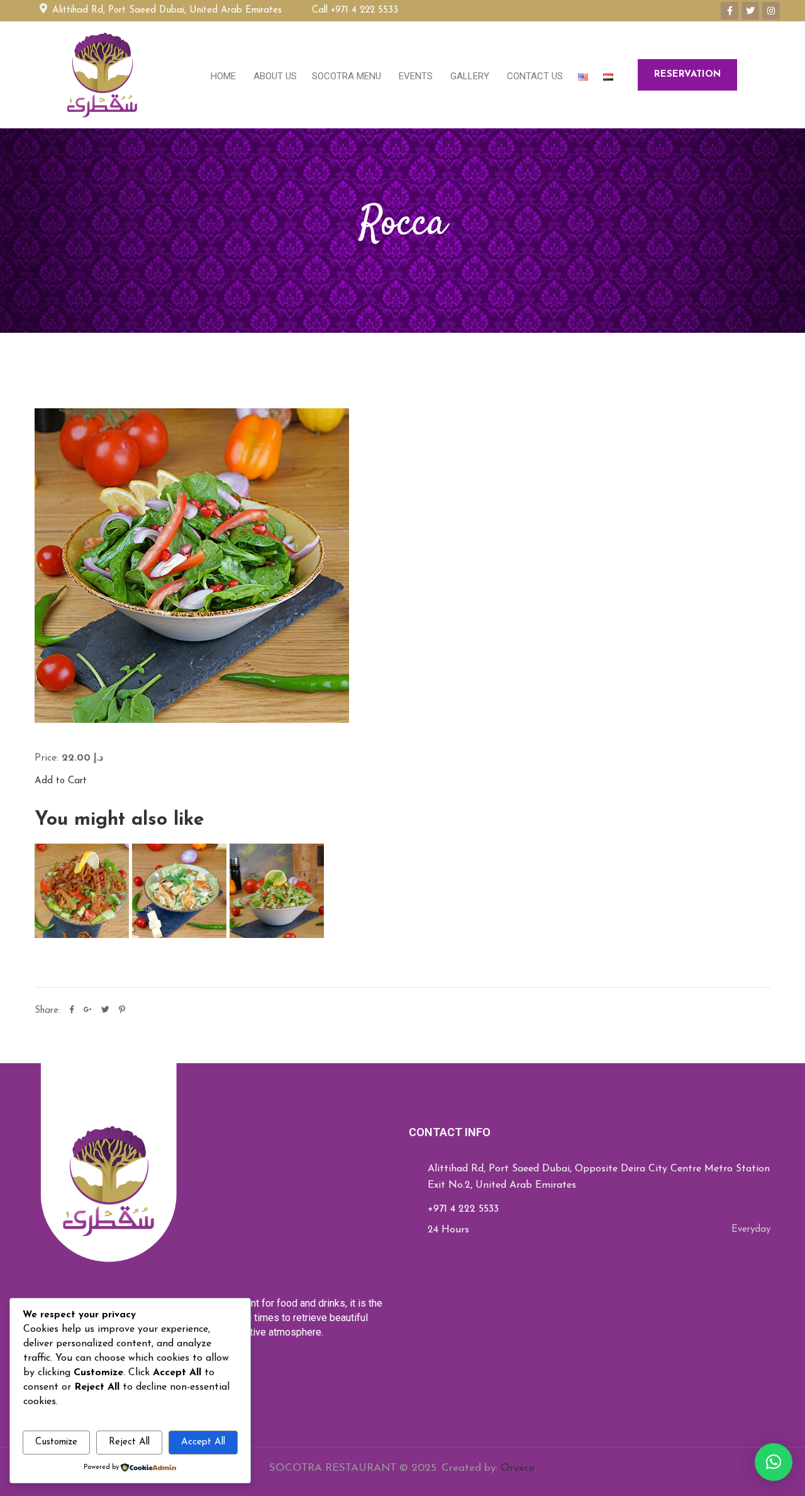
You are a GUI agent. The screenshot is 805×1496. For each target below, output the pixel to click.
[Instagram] (771, 11)
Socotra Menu (346, 76)
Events (414, 76)
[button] (773, 1462)
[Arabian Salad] (277, 891)
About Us (274, 76)
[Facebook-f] (729, 11)
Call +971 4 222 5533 (355, 10)
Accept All (203, 1442)
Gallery (468, 76)
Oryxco (518, 1468)
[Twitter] (750, 11)
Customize (56, 1442)
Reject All (129, 1442)
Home (223, 76)
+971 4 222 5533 (463, 1209)
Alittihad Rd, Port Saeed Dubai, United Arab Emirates (164, 10)
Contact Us (533, 76)
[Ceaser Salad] (179, 891)
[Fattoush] (82, 891)
